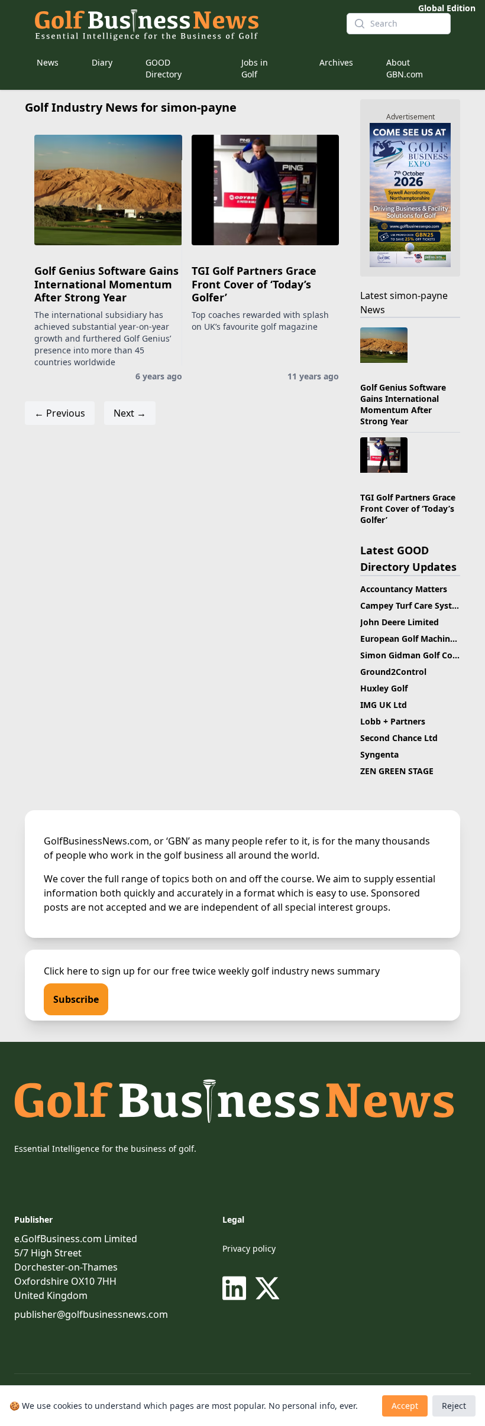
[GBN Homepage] (181, 24)
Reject (454, 1405)
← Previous (59, 413)
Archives (336, 62)
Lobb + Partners (392, 721)
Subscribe (76, 999)
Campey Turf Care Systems (414, 605)
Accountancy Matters (403, 589)
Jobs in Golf (254, 68)
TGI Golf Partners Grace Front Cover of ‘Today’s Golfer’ (254, 284)
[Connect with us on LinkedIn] (236, 1288)
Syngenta (379, 754)
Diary (102, 62)
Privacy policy (249, 1248)
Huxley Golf (384, 688)
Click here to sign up (89, 970)
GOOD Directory (164, 68)
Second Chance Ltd (399, 737)
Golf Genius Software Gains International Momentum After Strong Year (106, 284)
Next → (130, 413)
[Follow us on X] (267, 1288)
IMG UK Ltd (383, 704)
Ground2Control (393, 671)
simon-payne (419, 295)
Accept (405, 1405)
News (48, 62)
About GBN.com (404, 68)
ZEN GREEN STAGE (397, 771)
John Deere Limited (399, 622)
